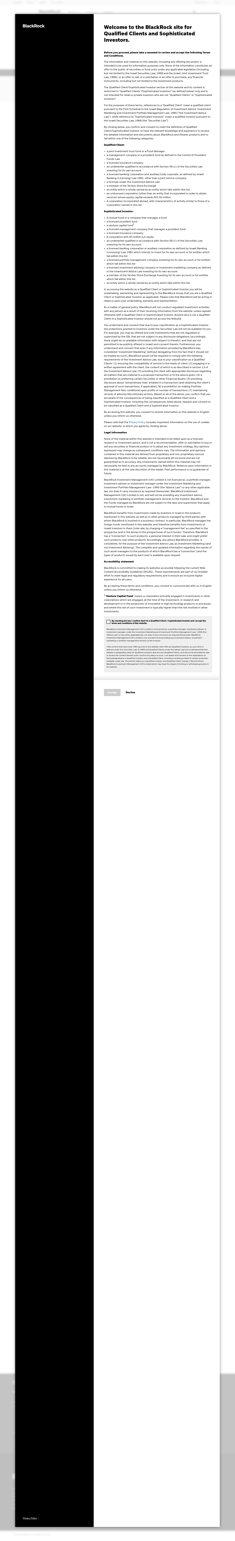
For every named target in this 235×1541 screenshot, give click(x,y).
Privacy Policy (137, 422)
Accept (112, 692)
